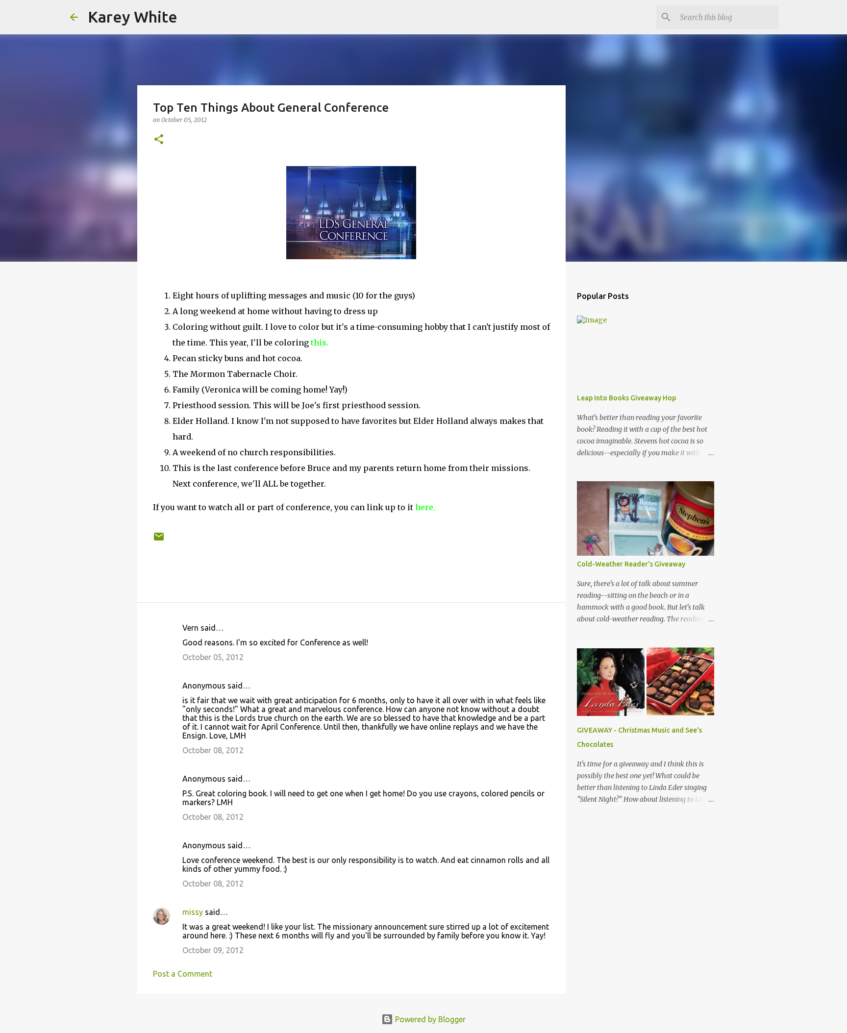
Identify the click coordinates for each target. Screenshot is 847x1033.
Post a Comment (182, 973)
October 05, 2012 (213, 657)
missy (192, 912)
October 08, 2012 (213, 750)
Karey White (132, 16)
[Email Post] (159, 540)
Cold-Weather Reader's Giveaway (631, 564)
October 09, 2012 (213, 950)
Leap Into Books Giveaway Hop (626, 398)
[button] (159, 140)
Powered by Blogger (429, 1019)
